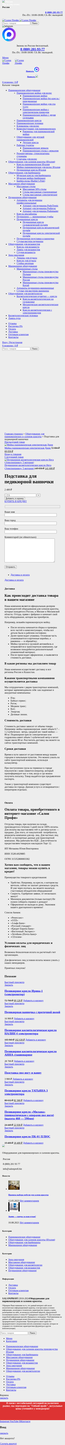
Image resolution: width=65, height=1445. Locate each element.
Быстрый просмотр (14, 982)
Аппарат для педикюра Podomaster (40, 211)
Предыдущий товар (15, 442)
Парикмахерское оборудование (24, 1237)
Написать (30, 71)
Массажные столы (26, 186)
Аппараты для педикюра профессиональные (29, 201)
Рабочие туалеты (25, 145)
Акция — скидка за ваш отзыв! (22, 1216)
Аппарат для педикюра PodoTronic (40, 205)
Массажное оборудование (21, 1262)
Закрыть (9, 985)
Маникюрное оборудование (22, 1245)
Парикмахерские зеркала (35, 148)
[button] (33, 1000)
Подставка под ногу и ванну (23, 1072)
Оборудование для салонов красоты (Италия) (31, 1239)
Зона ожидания (16, 1259)
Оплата (12, 1287)
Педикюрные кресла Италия (31, 170)
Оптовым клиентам (18, 1290)
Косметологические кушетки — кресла (37, 296)
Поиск (34, 23)
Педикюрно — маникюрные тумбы (35, 216)
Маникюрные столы (27, 269)
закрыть (4, 1398)
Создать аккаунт (8, 1443)
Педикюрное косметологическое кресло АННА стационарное (31, 1053)
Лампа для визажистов (28, 249)
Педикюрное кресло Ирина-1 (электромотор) (24, 992)
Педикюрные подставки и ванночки (35, 238)
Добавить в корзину (15, 498)
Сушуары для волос (27, 159)
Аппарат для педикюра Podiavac (39, 208)
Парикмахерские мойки (35, 95)
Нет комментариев (29, 1200)
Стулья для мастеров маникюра (33, 290)
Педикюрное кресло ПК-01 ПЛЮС (27, 1136)
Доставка (13, 1285)
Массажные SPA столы (34, 189)
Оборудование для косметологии (25, 1265)
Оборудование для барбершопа (24, 1242)
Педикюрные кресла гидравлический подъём (35, 223)
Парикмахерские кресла (29, 120)
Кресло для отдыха (26, 260)
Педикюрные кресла (27, 219)
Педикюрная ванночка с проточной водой (32, 1012)
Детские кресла (31, 142)
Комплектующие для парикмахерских (36, 128)
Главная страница (14, 433)
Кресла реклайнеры (27, 214)
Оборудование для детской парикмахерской (30, 138)
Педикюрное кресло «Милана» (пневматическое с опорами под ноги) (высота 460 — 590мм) (29, 1115)
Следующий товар (14, 457)
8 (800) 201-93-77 (54, 12)
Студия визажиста (26, 252)
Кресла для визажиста (28, 247)
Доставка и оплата (20, 574)
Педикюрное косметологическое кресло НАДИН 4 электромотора (31, 1032)
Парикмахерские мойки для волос (34, 93)
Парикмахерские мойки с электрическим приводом (36, 111)
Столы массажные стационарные (40, 192)
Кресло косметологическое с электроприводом (37, 311)
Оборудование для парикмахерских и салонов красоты (24, 435)
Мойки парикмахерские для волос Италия (38, 167)
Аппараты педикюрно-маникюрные (35, 288)
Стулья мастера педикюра (30, 241)
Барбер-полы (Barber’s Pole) (31, 181)
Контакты (13, 1293)
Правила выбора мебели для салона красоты (28, 1195)
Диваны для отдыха (27, 258)
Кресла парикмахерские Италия (33, 164)
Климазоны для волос (28, 126)
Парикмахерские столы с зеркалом (40, 150)
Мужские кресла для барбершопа (34, 175)
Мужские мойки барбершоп (31, 178)
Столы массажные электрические (40, 194)
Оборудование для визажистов (24, 1267)
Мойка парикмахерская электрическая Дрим (28, 448)
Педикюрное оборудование (22, 1270)
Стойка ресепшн (25, 263)
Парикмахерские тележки (30, 123)
